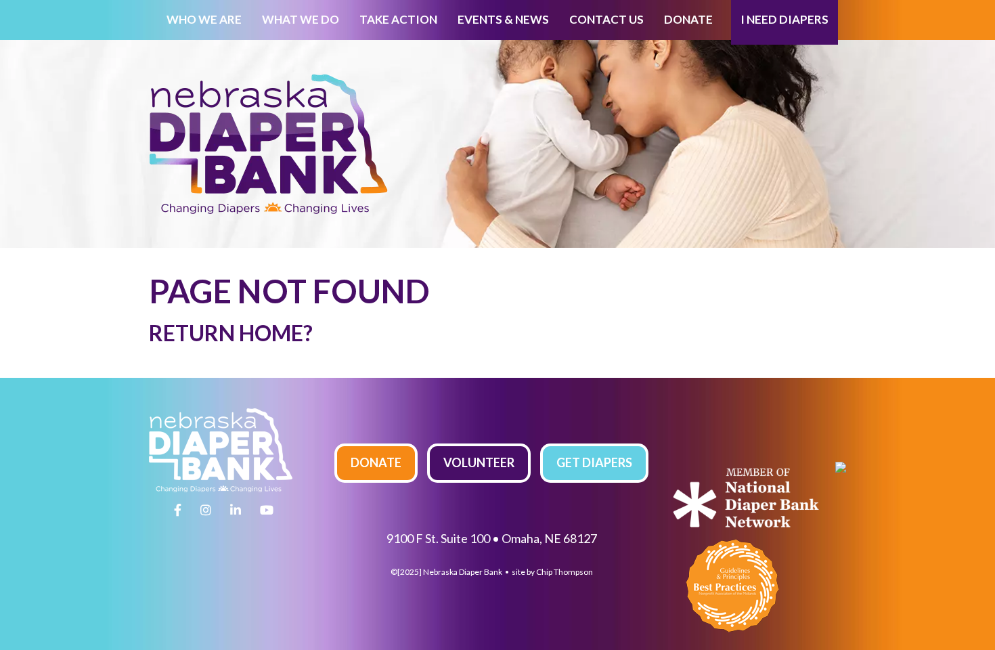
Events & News (503, 19)
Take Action (398, 19)
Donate (688, 19)
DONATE (376, 462)
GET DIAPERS (594, 462)
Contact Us (606, 19)
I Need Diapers (784, 19)
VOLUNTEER (478, 462)
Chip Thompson (564, 572)
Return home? (231, 333)
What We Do (300, 19)
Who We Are (204, 19)
